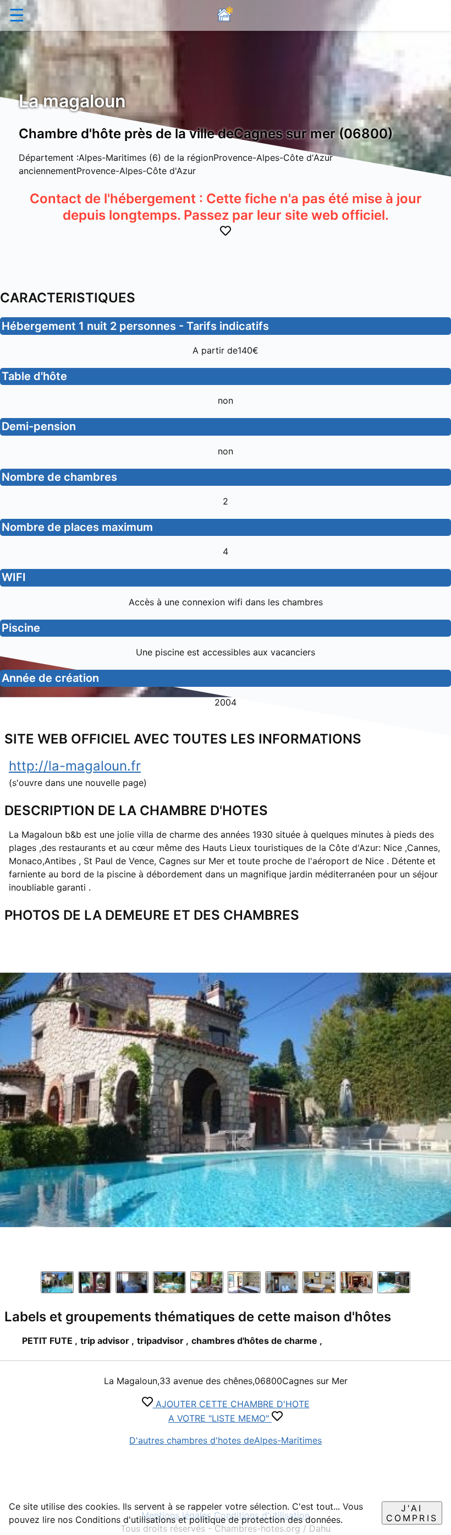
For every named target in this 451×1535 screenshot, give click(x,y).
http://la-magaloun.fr (75, 766)
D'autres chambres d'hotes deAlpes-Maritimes (225, 1440)
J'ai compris (412, 1513)
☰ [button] (17, 15)
